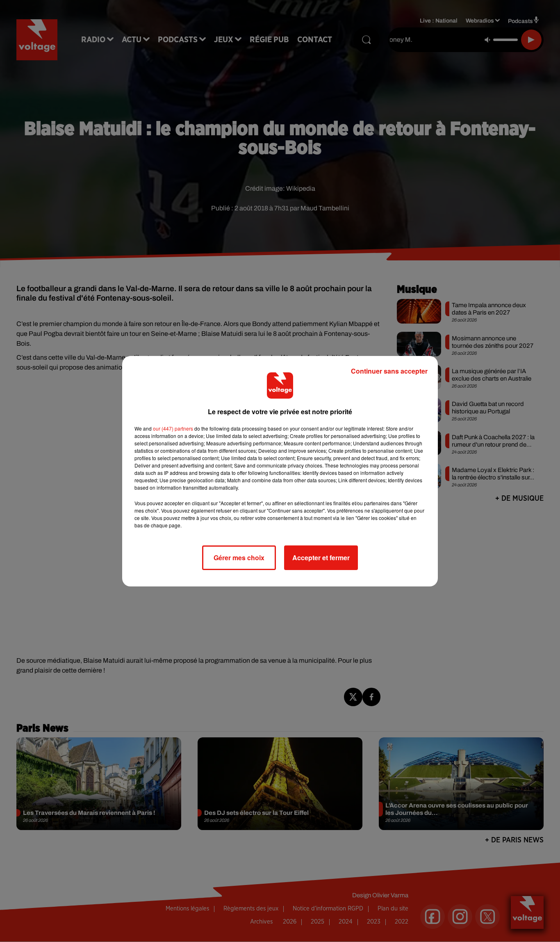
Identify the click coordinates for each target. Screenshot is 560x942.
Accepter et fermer (321, 557)
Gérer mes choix (239, 557)
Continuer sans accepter (389, 371)
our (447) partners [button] (173, 428)
